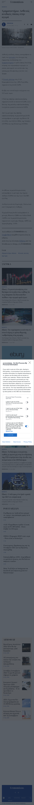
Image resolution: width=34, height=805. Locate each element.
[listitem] (17, 397)
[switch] (26, 402)
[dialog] (17, 402)
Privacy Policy (28, 442)
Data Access (17, 442)
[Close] (30, 363)
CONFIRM (10, 434)
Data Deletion (6, 442)
